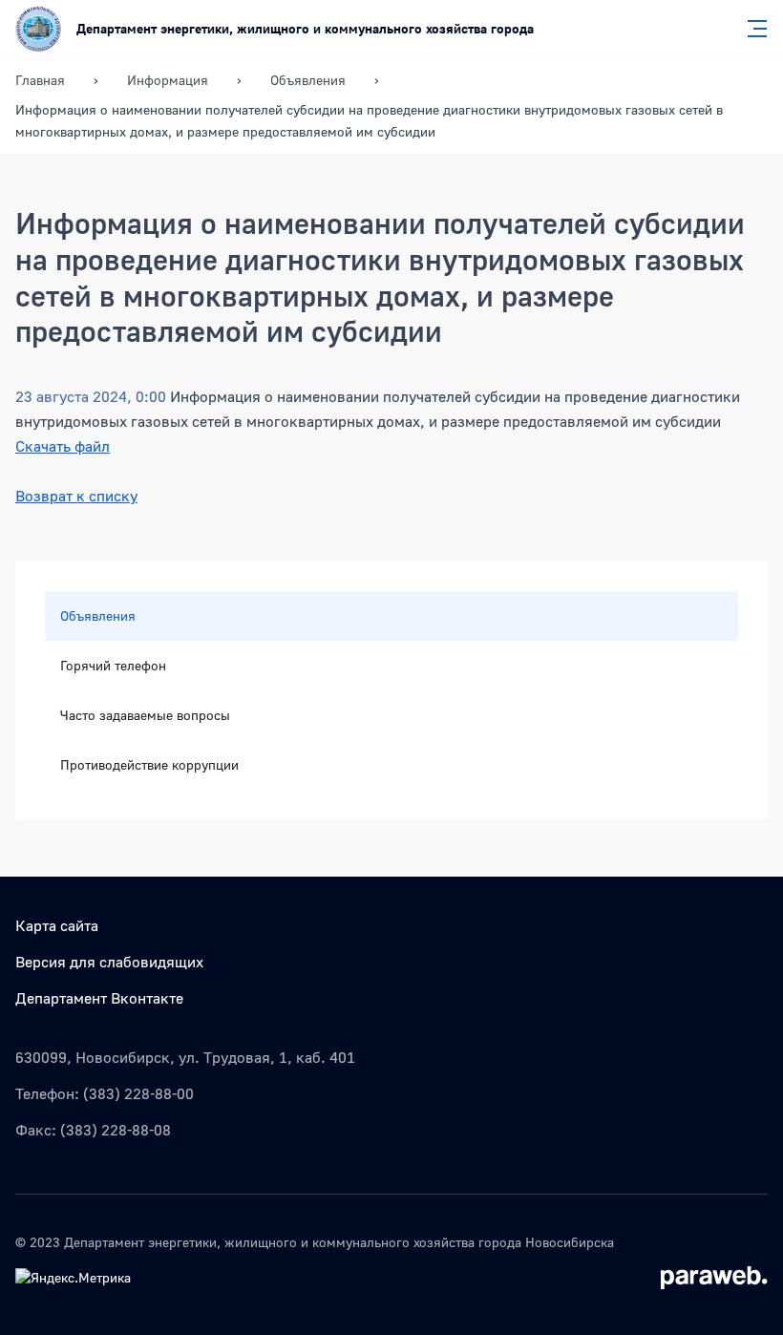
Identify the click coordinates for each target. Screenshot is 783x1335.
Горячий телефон (113, 665)
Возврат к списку (76, 495)
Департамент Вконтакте (99, 997)
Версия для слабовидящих (109, 961)
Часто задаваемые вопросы (145, 715)
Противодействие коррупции (149, 764)
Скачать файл (62, 446)
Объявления (98, 615)
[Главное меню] (751, 28)
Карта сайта (56, 925)
